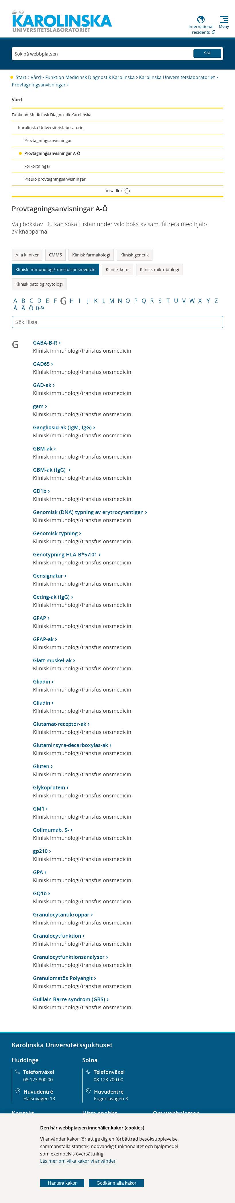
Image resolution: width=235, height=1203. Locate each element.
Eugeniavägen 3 (111, 1098)
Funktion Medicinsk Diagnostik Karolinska (90, 77)
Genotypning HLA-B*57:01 (65, 554)
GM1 (38, 808)
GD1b (39, 490)
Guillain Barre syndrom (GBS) (69, 999)
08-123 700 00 (108, 1079)
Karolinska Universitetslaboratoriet (177, 77)
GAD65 (41, 363)
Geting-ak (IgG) (51, 596)
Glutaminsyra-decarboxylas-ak (70, 745)
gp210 (40, 851)
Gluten (41, 766)
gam (38, 406)
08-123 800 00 (38, 1079)
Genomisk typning (55, 533)
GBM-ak (42, 448)
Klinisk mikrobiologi (159, 269)
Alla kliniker (27, 255)
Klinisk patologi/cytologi (39, 284)
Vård (36, 77)
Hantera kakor (62, 1183)
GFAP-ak (43, 639)
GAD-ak (42, 385)
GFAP (39, 618)
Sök (207, 53)
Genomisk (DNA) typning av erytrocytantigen (88, 512)
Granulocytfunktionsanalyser (69, 956)
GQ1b (40, 893)
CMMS (55, 255)
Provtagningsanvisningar (39, 85)
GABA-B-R (45, 342)
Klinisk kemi (118, 269)
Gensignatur (48, 575)
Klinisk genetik (134, 255)
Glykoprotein (49, 787)
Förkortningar (37, 166)
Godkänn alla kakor (116, 1183)
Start (21, 77)
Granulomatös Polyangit (63, 978)
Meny (224, 26)
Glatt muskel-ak (52, 660)
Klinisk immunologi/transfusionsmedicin (55, 269)
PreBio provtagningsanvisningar (55, 179)
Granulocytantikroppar (61, 914)
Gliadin (41, 681)
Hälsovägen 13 (39, 1098)
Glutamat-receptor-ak (59, 723)
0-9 (40, 308)
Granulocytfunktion (57, 935)
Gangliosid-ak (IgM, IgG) (62, 427)
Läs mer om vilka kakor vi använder (78, 1161)
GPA (38, 872)
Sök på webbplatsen (36, 54)
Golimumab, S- (51, 829)
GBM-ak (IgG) (50, 469)
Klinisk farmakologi (91, 255)
